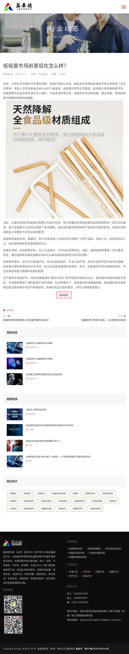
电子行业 (73, 575)
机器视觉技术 (90, 493)
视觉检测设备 (108, 493)
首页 (53, 37)
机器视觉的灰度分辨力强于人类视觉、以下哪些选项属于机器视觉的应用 (58, 457)
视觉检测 (27, 493)
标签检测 (113, 501)
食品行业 (87, 575)
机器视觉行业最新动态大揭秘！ (40, 343)
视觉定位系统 (46, 501)
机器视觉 (13, 493)
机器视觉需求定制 (78, 557)
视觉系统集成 (94, 548)
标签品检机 (63, 501)
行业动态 (64, 37)
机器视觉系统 (80, 501)
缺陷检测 (41, 493)
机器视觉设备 (46, 509)
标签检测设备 (97, 501)
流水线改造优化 (113, 548)
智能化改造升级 (76, 552)
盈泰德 (75, 493)
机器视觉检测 (75, 548)
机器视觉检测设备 (59, 493)
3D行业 (86, 571)
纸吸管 (10, 310)
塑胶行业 (114, 571)
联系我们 (64, 295)
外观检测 (13, 509)
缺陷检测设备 (95, 509)
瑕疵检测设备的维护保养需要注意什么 (43, 441)
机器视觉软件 (78, 509)
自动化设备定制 (97, 552)
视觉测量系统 (29, 509)
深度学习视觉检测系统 (36, 410)
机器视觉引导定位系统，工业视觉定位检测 (103, 319)
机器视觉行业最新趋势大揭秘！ (40, 359)
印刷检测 (13, 501)
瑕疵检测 (62, 509)
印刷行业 (100, 571)
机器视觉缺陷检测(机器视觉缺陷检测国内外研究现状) (50, 425)
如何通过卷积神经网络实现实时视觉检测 (44, 374)
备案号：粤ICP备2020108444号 (92, 648)
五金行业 (73, 571)
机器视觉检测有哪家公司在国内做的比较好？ (26, 319)
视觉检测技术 (29, 501)
